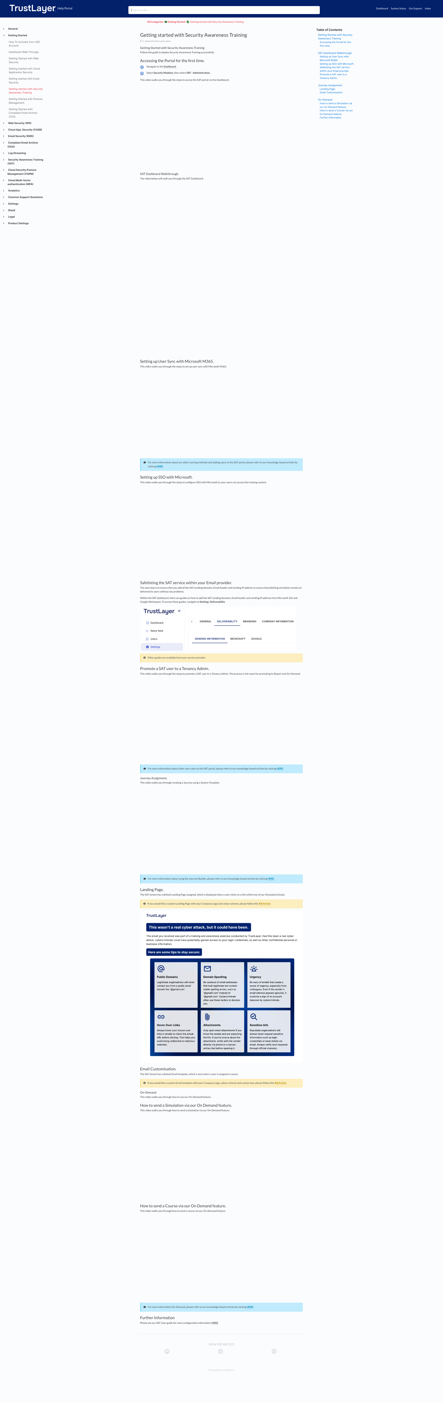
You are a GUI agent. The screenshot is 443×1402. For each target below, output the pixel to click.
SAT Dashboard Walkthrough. (335, 53)
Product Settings (18, 223)
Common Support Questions (25, 197)
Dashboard (382, 8)
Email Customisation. (331, 92)
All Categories (155, 21)
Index (428, 8)
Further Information (330, 117)
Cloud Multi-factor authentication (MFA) (20, 182)
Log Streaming (17, 153)
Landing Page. (328, 89)
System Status (398, 8)
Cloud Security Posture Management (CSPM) (21, 172)
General (13, 28)
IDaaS (11, 210)
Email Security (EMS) (21, 136)
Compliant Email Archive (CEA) (22, 144)
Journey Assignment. (330, 85)
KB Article (264, 903)
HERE (160, 466)
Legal (11, 216)
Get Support (415, 8)
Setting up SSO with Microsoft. (337, 64)
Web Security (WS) (19, 123)
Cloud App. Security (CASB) (25, 129)
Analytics (14, 190)
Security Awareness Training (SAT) (25, 161)
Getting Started (17, 35)
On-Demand (325, 99)
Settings (13, 203)
